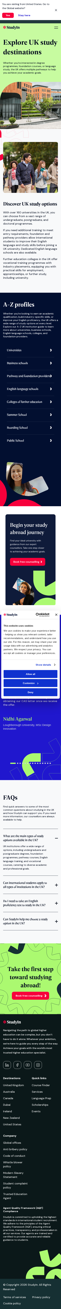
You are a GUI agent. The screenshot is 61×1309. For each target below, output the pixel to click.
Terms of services (14, 1297)
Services (37, 1092)
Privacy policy (41, 1297)
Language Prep (41, 1098)
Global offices (12, 1143)
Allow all (30, 674)
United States (12, 1124)
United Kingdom (13, 1085)
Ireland (7, 1111)
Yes (8, 15)
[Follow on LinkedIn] (7, 1065)
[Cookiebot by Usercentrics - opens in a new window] (37, 615)
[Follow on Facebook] (17, 1065)
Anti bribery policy (15, 1149)
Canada (8, 1098)
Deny (30, 692)
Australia (9, 1092)
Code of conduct (14, 1156)
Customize (29, 683)
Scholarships (40, 1105)
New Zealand (11, 1118)
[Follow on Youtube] (28, 1065)
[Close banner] (56, 615)
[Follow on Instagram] (38, 1065)
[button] (13, 763)
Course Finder (41, 1085)
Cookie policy (12, 1303)
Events (36, 1111)
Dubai (6, 1105)
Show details (43, 664)
